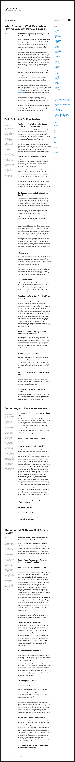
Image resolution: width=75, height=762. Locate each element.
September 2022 (58, 84)
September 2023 (58, 69)
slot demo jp (10, 460)
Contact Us (60, 9)
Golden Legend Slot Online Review (26, 408)
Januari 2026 (57, 35)
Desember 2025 (58, 36)
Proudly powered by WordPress (25, 756)
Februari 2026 (57, 34)
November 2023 (58, 67)
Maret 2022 (57, 88)
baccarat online (21, 92)
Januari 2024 (57, 65)
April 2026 (57, 32)
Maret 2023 (57, 77)
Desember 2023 (58, 66)
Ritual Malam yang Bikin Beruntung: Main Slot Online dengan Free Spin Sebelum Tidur (61, 112)
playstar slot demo (10, 165)
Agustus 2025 (57, 41)
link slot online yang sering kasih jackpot (9, 451)
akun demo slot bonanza (9, 416)
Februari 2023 (57, 78)
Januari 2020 (57, 91)
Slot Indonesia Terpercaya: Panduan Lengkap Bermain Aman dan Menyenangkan (61, 108)
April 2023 (57, 76)
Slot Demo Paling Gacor (9, 414)
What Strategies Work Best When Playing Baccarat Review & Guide (25, 27)
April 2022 (57, 87)
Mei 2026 (56, 31)
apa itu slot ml (9, 421)
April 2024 (57, 61)
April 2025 (57, 46)
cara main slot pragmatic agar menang (9, 137)
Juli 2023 (56, 72)
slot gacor (56, 125)
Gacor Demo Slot (8, 539)
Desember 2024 (58, 51)
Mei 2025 (56, 45)
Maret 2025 (57, 47)
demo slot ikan (7, 559)
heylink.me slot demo (9, 447)
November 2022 (58, 82)
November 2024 (58, 52)
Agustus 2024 (57, 56)
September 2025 (58, 40)
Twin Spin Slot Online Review (22, 119)
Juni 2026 (57, 30)
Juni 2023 (56, 73)
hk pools (55, 127)
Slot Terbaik (43, 9)
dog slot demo (11, 153)
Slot (49, 9)
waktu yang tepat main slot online (9, 176)
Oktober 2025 (57, 39)
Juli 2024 (56, 57)
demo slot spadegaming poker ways (9, 568)
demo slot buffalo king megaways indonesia (9, 554)
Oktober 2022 (57, 83)
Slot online (56, 152)
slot (54, 130)
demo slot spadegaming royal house (8, 150)
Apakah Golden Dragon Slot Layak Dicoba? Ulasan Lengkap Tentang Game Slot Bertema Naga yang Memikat (62, 115)
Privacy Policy (67, 9)
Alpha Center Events (13, 9)
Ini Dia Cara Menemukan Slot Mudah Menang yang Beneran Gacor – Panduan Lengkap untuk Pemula (62, 100)
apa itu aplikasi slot (8, 127)
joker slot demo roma (9, 448)
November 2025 (58, 37)
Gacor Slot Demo (8, 125)
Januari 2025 (57, 50)
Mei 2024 (56, 60)
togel (55, 132)
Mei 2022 (56, 86)
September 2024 (58, 55)
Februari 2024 (57, 63)
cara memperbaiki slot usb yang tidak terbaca (9, 431)
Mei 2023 (56, 74)
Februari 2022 (57, 89)
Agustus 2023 (57, 71)
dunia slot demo (8, 154)
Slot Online (7, 35)
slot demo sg (7, 166)
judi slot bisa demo (8, 449)
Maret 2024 (57, 62)
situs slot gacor (57, 140)
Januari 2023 (57, 79)
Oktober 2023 (57, 68)
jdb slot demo (9, 161)
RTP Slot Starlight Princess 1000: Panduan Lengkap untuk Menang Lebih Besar (62, 104)
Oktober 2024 (57, 53)
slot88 (55, 137)
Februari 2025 (57, 48)
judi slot (55, 147)
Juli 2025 (56, 42)
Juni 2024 (57, 58)
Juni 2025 (57, 43)
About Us (53, 9)
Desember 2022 (58, 81)
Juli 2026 (56, 29)
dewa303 (55, 145)
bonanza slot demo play (9, 427)
